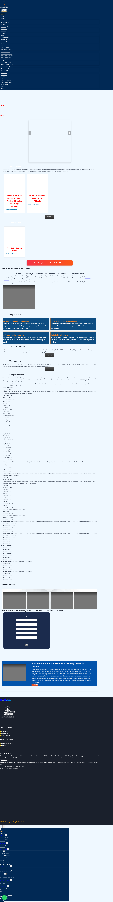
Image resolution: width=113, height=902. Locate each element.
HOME (2, 14)
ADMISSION (3, 843)
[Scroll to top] (1, 827)
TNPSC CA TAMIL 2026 (6, 57)
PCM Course (4, 731)
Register (14, 209)
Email (26, 622)
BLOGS (2, 79)
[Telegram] (9, 700)
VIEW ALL (49, 216)
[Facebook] (5, 700)
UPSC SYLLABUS (5, 47)
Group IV (3, 745)
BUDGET (2, 874)
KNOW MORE (3, 886)
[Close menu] (0, 829)
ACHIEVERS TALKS (5, 880)
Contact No (26, 626)
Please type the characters (26, 635)
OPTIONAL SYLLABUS (6, 49)
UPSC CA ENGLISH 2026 (6, 54)
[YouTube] (1, 700)
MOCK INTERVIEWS (5, 39)
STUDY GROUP (4, 84)
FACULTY (2, 835)
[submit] (26, 616)
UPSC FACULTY (4, 20)
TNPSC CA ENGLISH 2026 (7, 55)
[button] (4, 897)
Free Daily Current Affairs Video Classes (49, 263)
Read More (9, 209)
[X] (7, 700)
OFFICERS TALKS (5, 70)
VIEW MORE (50, 369)
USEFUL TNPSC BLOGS (6, 82)
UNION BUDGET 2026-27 (6, 62)
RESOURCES (3, 849)
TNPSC (2, 88)
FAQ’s (2, 86)
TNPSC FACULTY (5, 22)
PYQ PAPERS (4, 41)
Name (26, 618)
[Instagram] (3, 700)
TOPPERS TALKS (5, 68)
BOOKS (2, 43)
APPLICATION (4, 29)
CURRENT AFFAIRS (5, 866)
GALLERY (3, 77)
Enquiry (26, 631)
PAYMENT (3, 31)
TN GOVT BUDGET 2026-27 (7, 64)
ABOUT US (3, 16)
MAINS (1, 852)
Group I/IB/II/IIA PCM (7, 743)
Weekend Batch (5, 735)
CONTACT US (4, 75)
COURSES (3, 24)
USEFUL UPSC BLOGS (6, 81)
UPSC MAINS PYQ (5, 37)
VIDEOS (3, 45)
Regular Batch (5, 733)
